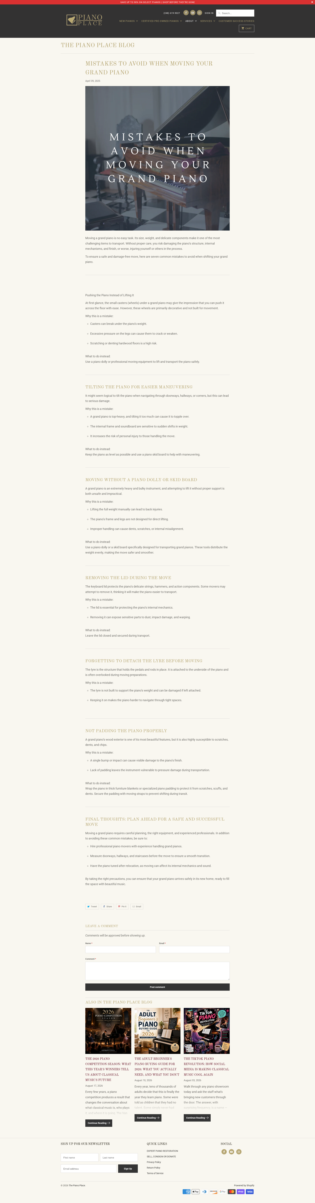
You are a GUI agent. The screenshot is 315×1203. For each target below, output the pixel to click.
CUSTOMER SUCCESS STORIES (236, 21)
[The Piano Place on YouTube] (192, 12)
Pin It (124, 906)
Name (88, 943)
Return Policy (153, 1167)
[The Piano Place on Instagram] (199, 12)
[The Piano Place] (85, 21)
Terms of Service (155, 1173)
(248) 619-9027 (172, 13)
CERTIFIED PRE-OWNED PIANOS (160, 21)
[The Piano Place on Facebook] (186, 12)
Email (138, 906)
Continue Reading (97, 1123)
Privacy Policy (154, 1162)
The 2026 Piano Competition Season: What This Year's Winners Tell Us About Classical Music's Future (108, 1070)
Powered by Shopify (244, 1185)
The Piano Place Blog (98, 46)
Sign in (209, 13)
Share (109, 906)
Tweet (94, 906)
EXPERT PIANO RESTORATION (162, 1151)
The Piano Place (77, 1185)
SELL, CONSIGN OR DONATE (161, 1156)
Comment (90, 959)
